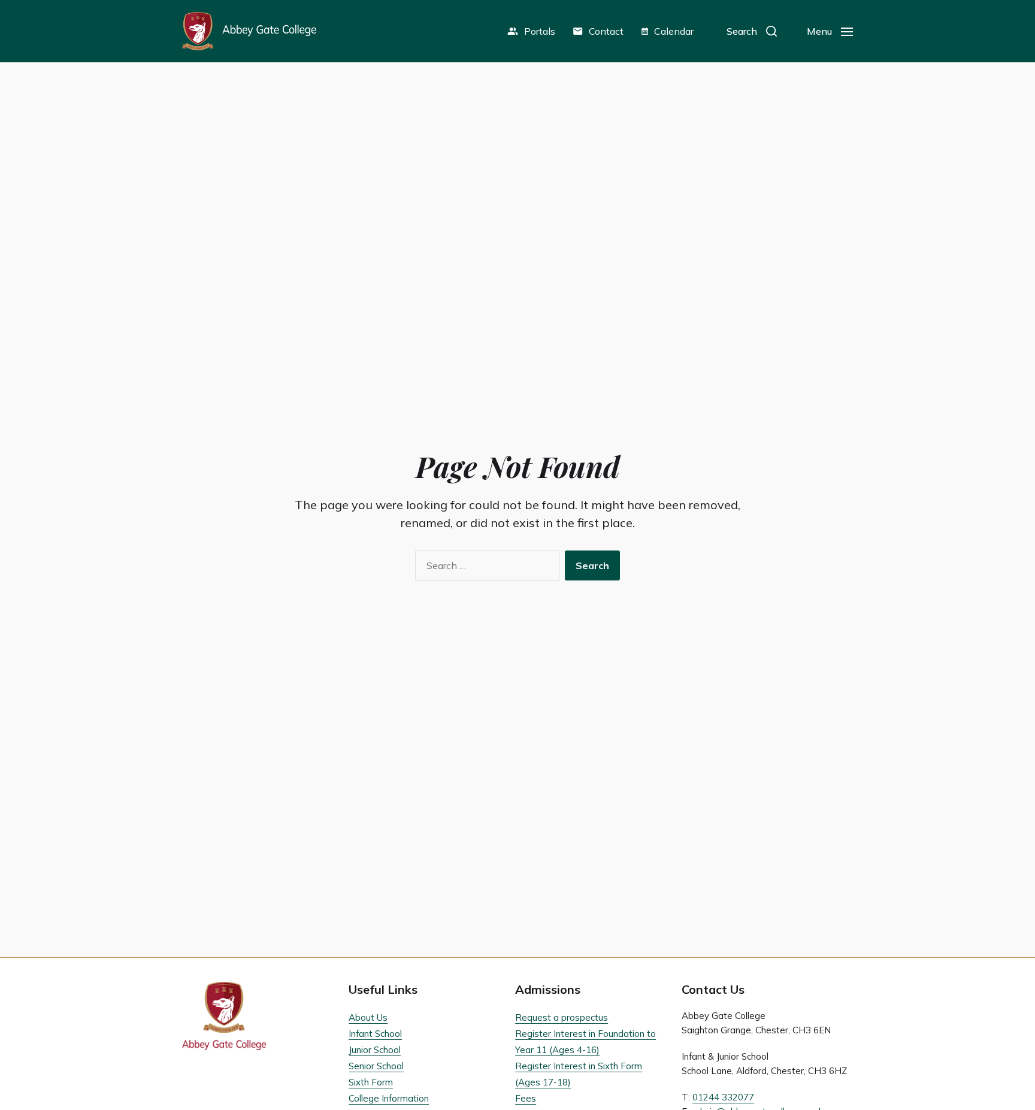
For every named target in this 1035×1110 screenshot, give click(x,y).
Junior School (375, 1049)
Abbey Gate (249, 31)
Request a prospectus (561, 1017)
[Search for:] (484, 568)
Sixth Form (371, 1082)
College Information (389, 1098)
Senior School (376, 1066)
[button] (752, 31)
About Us (368, 1017)
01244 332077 (723, 1097)
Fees (525, 1098)
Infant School (375, 1033)
